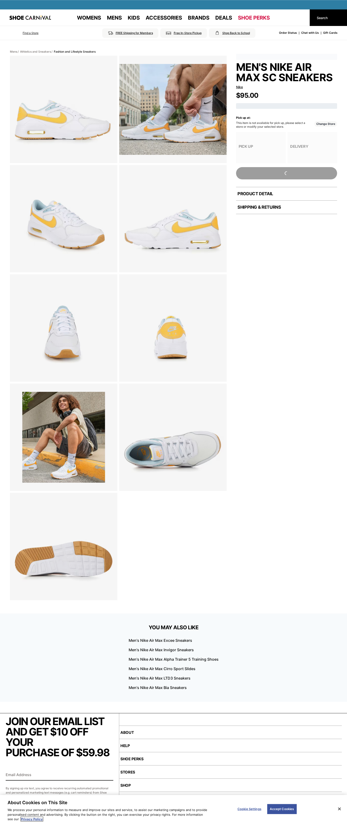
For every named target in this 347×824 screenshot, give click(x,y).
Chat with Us (310, 32)
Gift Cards (330, 32)
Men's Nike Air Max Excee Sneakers (160, 640)
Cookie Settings (249, 809)
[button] (23, 33)
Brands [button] (198, 18)
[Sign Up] (108, 775)
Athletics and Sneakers (35, 51)
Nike (239, 87)
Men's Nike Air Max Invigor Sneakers (161, 649)
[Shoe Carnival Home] (30, 18)
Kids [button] (134, 18)
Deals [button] (223, 18)
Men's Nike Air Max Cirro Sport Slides (162, 668)
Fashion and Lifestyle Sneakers (75, 51)
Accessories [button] (164, 18)
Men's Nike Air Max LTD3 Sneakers (159, 678)
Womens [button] (89, 18)
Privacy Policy (32, 819)
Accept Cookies (282, 809)
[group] (261, 147)
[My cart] (301, 18)
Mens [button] (114, 18)
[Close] (339, 809)
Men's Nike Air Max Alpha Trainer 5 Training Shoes (174, 659)
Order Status (288, 32)
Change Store (325, 124)
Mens (13, 51)
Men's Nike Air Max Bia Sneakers (158, 687)
